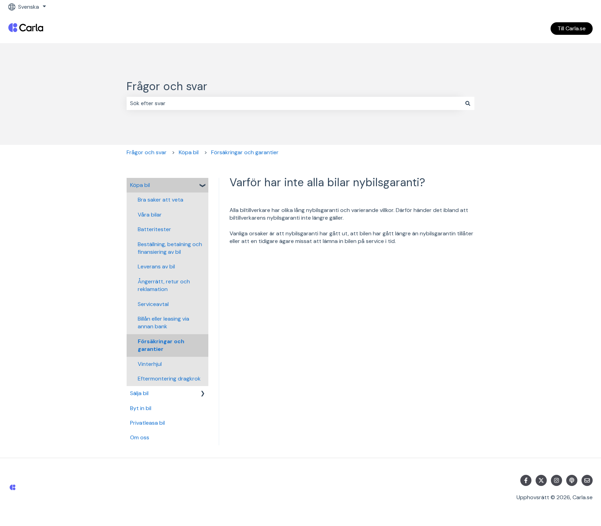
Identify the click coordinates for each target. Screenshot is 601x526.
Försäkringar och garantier (245, 152)
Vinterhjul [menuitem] (150, 364)
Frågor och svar (167, 86)
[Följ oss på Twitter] (541, 480)
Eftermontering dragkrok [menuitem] (169, 378)
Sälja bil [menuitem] (139, 393)
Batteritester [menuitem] (154, 229)
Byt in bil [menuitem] (140, 408)
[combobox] (294, 103)
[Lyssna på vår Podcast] (571, 480)
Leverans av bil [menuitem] (156, 266)
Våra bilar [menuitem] (150, 214)
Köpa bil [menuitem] (140, 185)
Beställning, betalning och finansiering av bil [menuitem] (170, 248)
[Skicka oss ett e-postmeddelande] (587, 480)
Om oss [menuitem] (139, 437)
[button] (202, 186)
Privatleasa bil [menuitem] (147, 422)
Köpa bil (189, 152)
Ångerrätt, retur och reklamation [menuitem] (164, 285)
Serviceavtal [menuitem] (153, 304)
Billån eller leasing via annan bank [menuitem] (163, 322)
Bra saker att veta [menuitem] (160, 199)
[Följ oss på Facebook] (525, 480)
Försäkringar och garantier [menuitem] (161, 345)
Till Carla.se (572, 28)
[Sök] (467, 103)
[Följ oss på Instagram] (556, 480)
